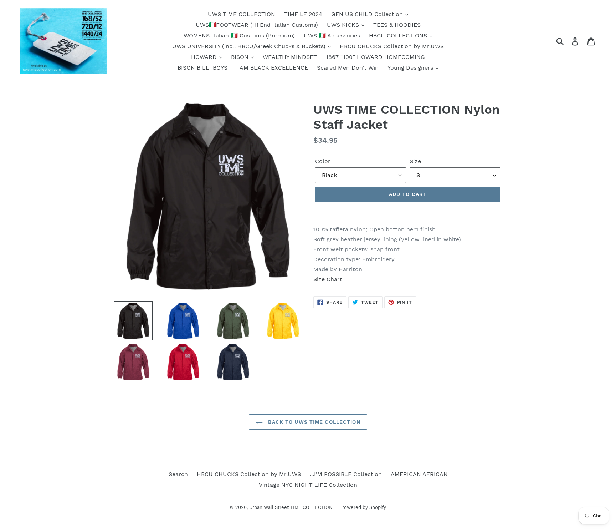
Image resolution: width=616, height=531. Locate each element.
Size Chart (327, 279)
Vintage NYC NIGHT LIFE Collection (308, 484)
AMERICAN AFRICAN (419, 474)
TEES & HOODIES (397, 24)
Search (178, 474)
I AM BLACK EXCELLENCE (272, 67)
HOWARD (205, 57)
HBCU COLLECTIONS (399, 35)
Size (415, 161)
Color (322, 161)
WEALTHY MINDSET (290, 57)
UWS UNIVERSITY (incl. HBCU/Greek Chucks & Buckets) (249, 46)
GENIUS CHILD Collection (368, 14)
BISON (240, 57)
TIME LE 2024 (303, 14)
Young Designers (411, 67)
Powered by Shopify (363, 507)
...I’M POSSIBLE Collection (346, 474)
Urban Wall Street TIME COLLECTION (291, 507)
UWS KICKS (344, 24)
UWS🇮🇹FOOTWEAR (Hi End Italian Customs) (257, 24)
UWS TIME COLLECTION (241, 14)
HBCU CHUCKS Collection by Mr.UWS (392, 46)
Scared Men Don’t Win (348, 67)
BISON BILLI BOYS (202, 67)
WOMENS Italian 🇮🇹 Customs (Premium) (239, 35)
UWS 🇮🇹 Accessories (332, 35)
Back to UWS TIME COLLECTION (313, 422)
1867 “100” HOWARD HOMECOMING (375, 57)
